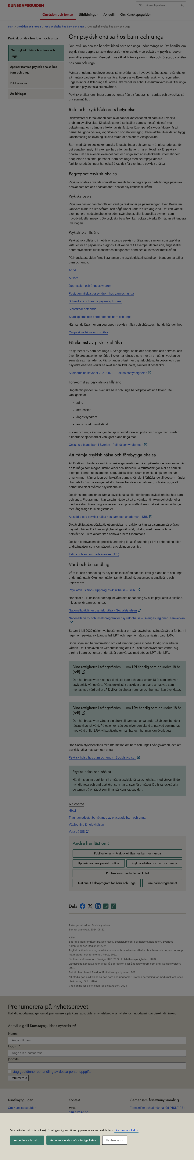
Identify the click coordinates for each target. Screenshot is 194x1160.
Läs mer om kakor (126, 1130)
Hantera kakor (115, 1140)
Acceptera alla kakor (27, 1140)
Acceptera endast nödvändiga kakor (73, 1140)
